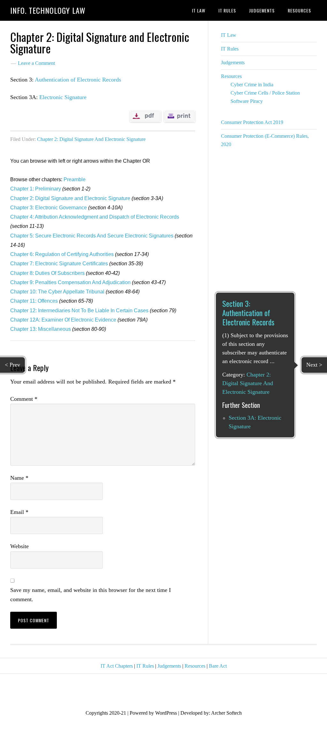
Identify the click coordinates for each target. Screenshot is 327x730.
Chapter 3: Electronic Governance (48, 207)
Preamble (75, 179)
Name (19, 478)
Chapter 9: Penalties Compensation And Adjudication (70, 282)
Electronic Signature (63, 97)
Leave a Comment (36, 63)
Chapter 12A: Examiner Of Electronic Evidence (63, 319)
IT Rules (230, 48)
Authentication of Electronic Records (78, 79)
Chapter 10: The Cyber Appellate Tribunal (57, 291)
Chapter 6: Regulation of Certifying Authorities (62, 254)
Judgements (233, 62)
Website (19, 546)
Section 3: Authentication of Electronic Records (248, 313)
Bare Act (218, 666)
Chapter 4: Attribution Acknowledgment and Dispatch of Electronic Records (94, 217)
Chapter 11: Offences (34, 301)
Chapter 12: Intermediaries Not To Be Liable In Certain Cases (79, 310)
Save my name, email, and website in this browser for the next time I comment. (90, 594)
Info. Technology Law (48, 10)
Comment (23, 399)
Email (19, 512)
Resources (231, 76)
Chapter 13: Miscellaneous (40, 329)
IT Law (228, 35)
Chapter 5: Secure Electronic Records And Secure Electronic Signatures (91, 235)
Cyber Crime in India (252, 84)
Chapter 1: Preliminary (35, 188)
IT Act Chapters (117, 666)
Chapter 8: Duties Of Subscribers (47, 273)
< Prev (12, 364)
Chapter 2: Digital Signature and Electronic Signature (70, 198)
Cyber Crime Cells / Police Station (265, 93)
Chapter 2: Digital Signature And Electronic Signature (91, 139)
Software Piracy (247, 101)
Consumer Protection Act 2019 (252, 122)
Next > (314, 364)
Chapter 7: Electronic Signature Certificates (59, 263)
